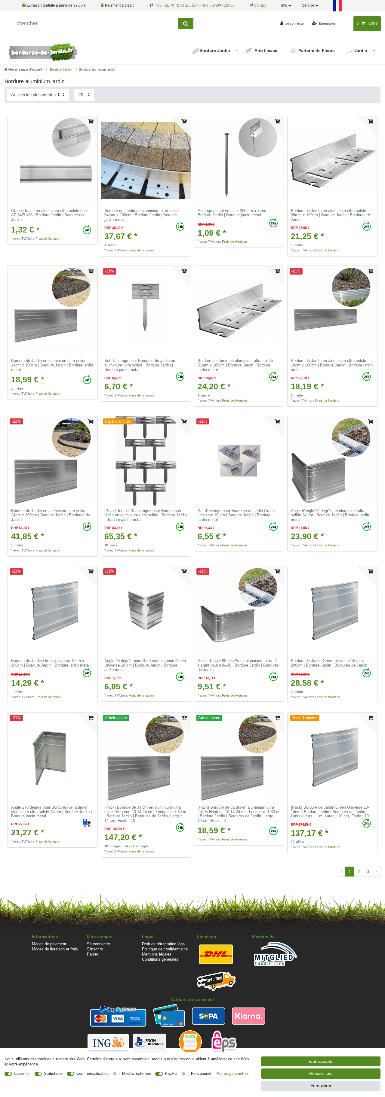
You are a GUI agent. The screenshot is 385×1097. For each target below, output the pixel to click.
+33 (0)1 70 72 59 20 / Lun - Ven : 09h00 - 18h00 (195, 5)
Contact (259, 5)
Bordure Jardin (215, 50)
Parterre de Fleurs (316, 50)
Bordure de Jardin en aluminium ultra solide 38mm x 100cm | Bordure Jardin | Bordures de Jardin (331, 215)
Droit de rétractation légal (164, 944)
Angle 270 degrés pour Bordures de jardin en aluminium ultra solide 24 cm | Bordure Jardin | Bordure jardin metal (51, 811)
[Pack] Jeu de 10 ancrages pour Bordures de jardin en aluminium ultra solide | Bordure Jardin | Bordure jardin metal (145, 515)
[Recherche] (185, 23)
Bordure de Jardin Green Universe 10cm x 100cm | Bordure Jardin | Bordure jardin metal (50, 663)
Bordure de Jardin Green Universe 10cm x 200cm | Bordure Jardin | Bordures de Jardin (329, 663)
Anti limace (265, 50)
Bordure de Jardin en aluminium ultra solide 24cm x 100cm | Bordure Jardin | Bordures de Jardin (50, 515)
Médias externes (136, 1073)
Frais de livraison (47, 238)
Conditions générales (160, 959)
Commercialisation (92, 1073)
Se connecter (98, 944)
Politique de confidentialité (165, 949)
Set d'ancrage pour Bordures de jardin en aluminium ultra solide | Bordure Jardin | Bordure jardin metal (139, 365)
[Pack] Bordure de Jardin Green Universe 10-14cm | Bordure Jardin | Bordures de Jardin (330, 811)
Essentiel (22, 1073)
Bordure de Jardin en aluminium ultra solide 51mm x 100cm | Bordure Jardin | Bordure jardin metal (235, 365)
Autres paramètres (233, 1073)
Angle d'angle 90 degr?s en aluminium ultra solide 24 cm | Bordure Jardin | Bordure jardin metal (330, 515)
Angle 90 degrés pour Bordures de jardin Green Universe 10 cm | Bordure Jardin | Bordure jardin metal (145, 665)
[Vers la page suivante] (376, 872)
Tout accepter (321, 1061)
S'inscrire (95, 949)
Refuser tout (321, 1073)
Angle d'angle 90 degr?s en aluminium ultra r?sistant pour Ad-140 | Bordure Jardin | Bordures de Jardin (238, 665)
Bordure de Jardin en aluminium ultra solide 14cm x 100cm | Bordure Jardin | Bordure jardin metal (52, 365)
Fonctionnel (201, 1073)
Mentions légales (156, 954)
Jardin (361, 50)
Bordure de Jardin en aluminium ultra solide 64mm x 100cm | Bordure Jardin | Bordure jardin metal (142, 215)
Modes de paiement (49, 944)
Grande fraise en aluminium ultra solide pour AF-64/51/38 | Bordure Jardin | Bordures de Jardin (49, 215)
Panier (92, 954)
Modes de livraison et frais (55, 949)
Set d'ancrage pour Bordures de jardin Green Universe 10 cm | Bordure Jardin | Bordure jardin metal (236, 515)
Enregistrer (320, 1085)
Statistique (53, 1073)
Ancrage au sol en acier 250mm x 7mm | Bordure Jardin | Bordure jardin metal (233, 213)
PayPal (171, 1073)
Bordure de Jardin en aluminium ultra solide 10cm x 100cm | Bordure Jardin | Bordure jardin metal (332, 365)
